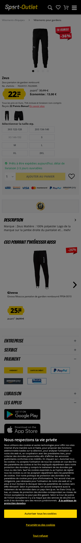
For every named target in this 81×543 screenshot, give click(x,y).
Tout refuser (40, 535)
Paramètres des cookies (40, 525)
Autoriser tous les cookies (40, 513)
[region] (40, 488)
